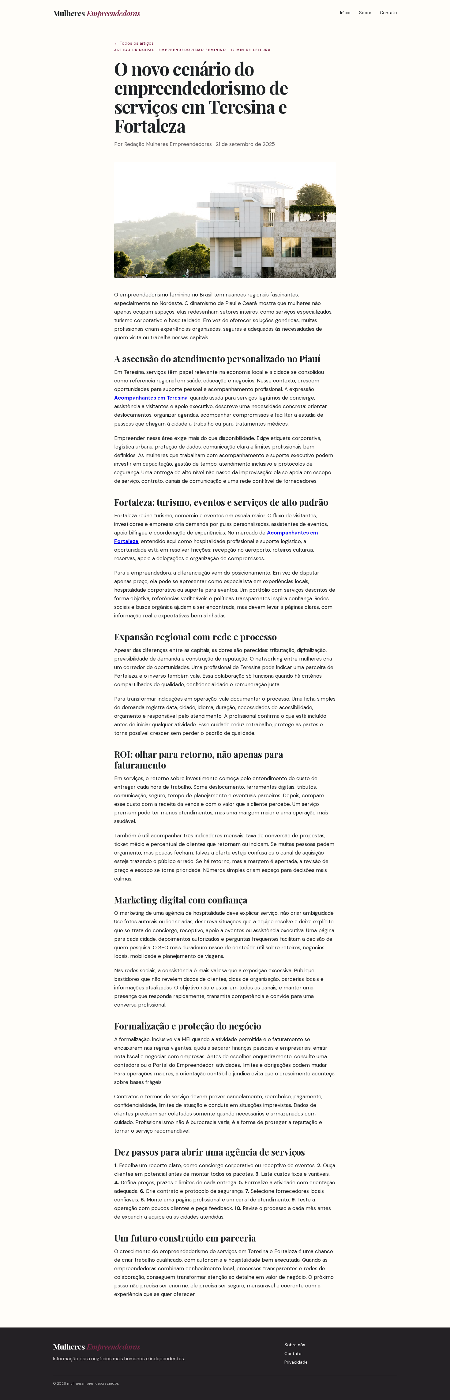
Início (345, 12)
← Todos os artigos (134, 43)
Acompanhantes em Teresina (151, 397)
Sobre (365, 12)
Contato (388, 12)
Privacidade (296, 1362)
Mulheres (96, 13)
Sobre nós (294, 1344)
